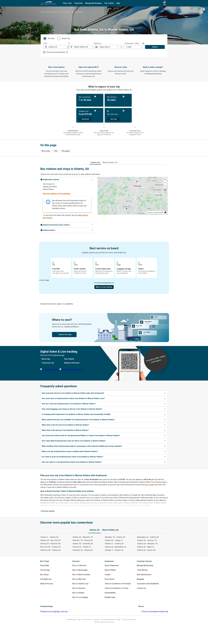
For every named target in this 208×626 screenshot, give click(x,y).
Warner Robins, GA (110, 162)
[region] (133, 196)
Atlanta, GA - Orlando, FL (82, 547)
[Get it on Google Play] (47, 611)
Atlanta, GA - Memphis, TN (147, 544)
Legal (79, 619)
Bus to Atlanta (78, 593)
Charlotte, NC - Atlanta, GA (50, 550)
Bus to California (79, 565)
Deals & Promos (46, 584)
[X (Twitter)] (141, 612)
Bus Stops (44, 575)
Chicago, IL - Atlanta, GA (114, 550)
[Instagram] (139, 612)
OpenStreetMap (159, 212)
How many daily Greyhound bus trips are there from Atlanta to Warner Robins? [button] (74, 441)
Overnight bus (45, 579)
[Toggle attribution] (165, 212)
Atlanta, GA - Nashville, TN (83, 537)
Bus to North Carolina (81, 575)
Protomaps (149, 212)
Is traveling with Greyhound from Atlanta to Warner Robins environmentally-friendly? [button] (76, 414)
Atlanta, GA (79, 12)
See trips (113, 119)
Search (155, 47)
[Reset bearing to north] (165, 185)
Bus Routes (53, 12)
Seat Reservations (144, 575)
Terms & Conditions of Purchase (118, 584)
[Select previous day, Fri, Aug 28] (118, 47)
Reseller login (110, 597)
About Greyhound (112, 565)
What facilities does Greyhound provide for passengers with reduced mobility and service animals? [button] (82, 446)
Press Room (109, 579)
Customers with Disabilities (148, 584)
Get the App (45, 570)
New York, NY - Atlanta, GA (50, 547)
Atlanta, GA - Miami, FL (145, 547)
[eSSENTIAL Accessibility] (155, 612)
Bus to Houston (78, 588)
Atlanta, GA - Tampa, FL (114, 540)
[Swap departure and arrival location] (68, 46)
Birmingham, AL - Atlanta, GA (148, 537)
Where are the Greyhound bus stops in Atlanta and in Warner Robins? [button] (70, 451)
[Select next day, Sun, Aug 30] (121, 47)
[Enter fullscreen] (165, 190)
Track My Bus (142, 570)
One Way (51, 38)
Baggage (140, 579)
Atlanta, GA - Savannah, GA (83, 544)
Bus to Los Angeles (80, 597)
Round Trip (66, 38)
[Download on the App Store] (61, 611)
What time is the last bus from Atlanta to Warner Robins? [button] (65, 430)
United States (66, 12)
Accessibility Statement (109, 619)
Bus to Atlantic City (80, 584)
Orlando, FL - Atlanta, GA (114, 544)
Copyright (96, 619)
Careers (108, 575)
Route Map (44, 565)
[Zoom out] (165, 182)
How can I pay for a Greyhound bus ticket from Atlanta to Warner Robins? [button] (72, 462)
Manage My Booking (145, 565)
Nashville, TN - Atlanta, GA (83, 540)
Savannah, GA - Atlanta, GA (83, 550)
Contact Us (141, 588)
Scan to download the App (129, 371)
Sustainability (110, 593)
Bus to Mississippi (79, 570)
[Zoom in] (165, 179)
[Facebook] (138, 612)
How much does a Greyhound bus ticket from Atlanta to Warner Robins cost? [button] (73, 398)
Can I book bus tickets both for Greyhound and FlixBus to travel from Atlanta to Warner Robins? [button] (81, 435)
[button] (67, 179)
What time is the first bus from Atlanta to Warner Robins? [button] (65, 425)
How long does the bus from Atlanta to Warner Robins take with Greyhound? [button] (73, 393)
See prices (85, 119)
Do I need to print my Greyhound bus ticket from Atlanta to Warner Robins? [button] (72, 457)
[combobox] (58, 47)
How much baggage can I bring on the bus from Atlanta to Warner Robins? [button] (72, 409)
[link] (104, 327)
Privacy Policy (87, 619)
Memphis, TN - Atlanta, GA (115, 537)
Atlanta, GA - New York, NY (50, 540)
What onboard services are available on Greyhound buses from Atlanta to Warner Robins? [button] (78, 420)
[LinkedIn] (140, 612)
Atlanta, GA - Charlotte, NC (50, 544)
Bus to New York (79, 579)
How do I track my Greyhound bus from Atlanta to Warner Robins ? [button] (69, 404)
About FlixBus (110, 570)
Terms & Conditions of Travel (116, 588)
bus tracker (149, 485)
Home (43, 12)
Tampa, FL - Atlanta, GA (49, 537)
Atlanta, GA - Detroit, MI (146, 550)
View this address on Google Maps (57, 194)
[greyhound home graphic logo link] (48, 3)
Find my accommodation (55, 52)
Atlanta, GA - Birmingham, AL (115, 547)
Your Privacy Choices (128, 619)
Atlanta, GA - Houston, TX (147, 540)
